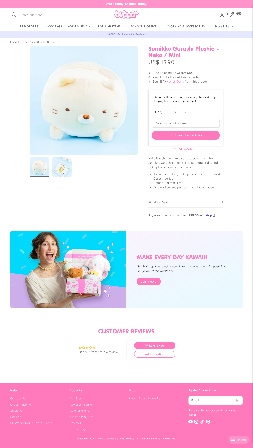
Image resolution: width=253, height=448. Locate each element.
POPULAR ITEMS (110, 26)
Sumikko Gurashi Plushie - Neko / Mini (40, 41)
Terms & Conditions (150, 438)
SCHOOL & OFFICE (144, 26)
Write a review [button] (154, 345)
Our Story (76, 398)
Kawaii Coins (175, 81)
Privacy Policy (169, 438)
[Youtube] (190, 422)
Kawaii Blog (78, 429)
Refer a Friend (79, 410)
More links (222, 26)
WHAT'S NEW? (78, 26)
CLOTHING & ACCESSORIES (186, 26)
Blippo (98, 438)
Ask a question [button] (154, 354)
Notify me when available (186, 135)
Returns (15, 417)
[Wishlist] (229, 14)
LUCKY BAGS (53, 26)
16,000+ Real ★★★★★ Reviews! (126, 34)
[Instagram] (196, 422)
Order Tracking (20, 404)
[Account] (222, 14)
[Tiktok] (202, 422)
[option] (126, 34)
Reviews (75, 423)
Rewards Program (82, 404)
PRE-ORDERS (29, 26)
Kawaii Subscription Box (145, 398)
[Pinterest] (208, 422)
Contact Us (17, 398)
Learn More (149, 281)
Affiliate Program (81, 417)
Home (13, 41)
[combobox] (32, 15)
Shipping (16, 410)
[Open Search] (13, 14)
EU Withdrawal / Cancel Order (31, 423)
